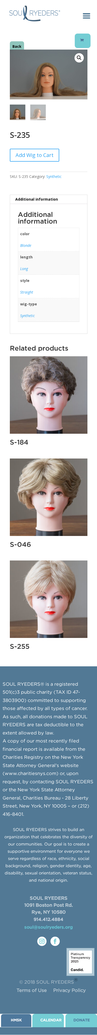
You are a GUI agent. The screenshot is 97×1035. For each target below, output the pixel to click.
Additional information (36, 199)
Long (24, 268)
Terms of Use (32, 991)
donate (81, 1020)
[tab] (49, 199)
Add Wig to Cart (35, 155)
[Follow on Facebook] (55, 941)
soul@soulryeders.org (48, 927)
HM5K (16, 1020)
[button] (79, 57)
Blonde (25, 245)
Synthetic (54, 176)
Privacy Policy (69, 991)
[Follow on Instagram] (42, 941)
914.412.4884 (48, 920)
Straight (26, 292)
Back (16, 46)
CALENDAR (51, 1020)
